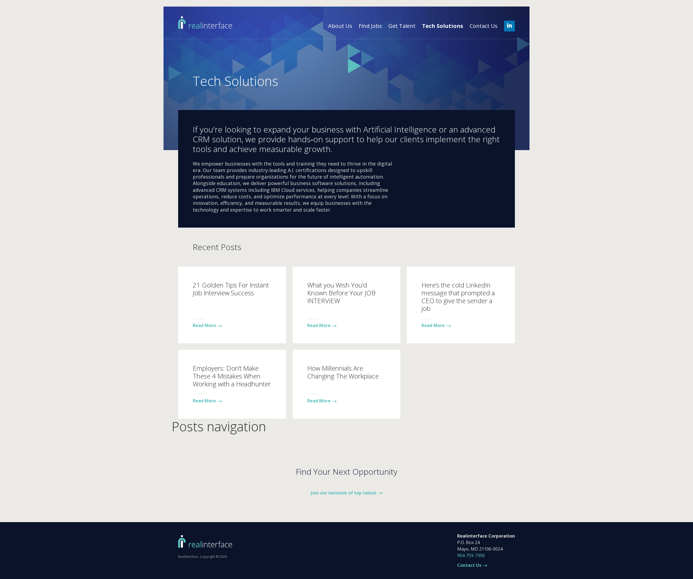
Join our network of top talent (344, 493)
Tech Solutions (442, 26)
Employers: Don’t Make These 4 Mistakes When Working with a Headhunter (232, 376)
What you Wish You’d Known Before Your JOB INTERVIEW (341, 292)
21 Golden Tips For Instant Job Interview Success (231, 288)
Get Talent (402, 26)
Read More (204, 325)
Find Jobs (370, 26)
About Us (340, 26)
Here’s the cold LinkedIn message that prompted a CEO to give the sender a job (458, 296)
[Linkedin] (509, 26)
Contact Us (484, 26)
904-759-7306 (471, 555)
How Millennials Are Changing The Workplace (343, 372)
